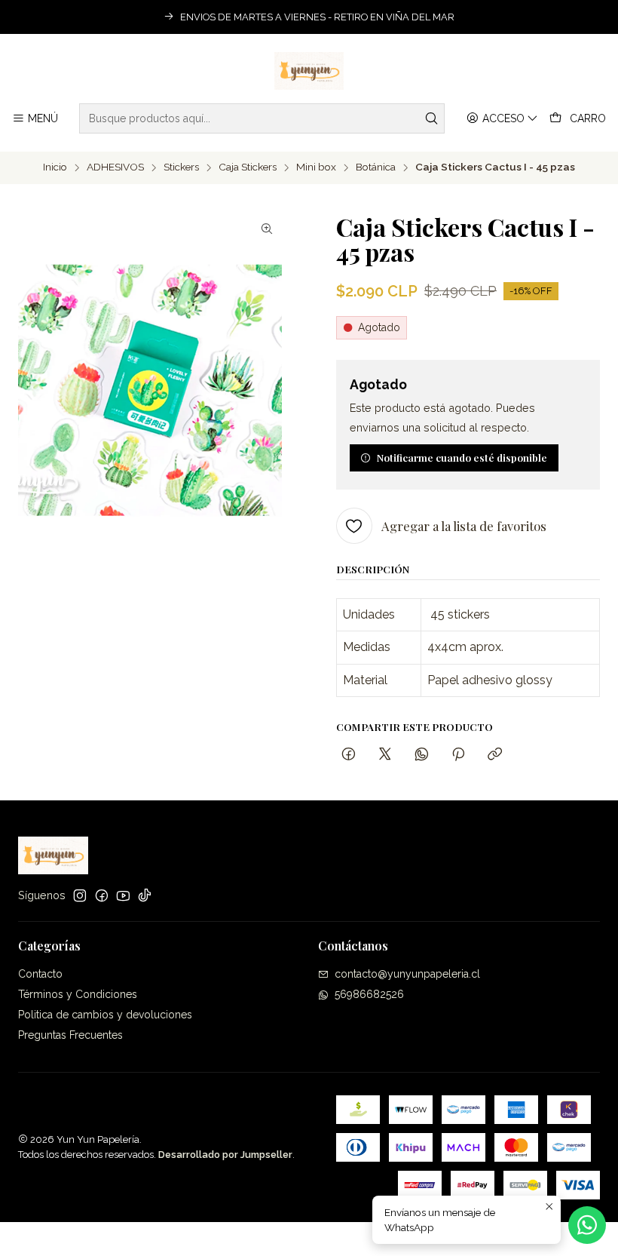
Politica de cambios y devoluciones (105, 1015)
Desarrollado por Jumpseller (225, 1154)
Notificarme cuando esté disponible (462, 457)
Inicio (55, 167)
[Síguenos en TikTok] (144, 895)
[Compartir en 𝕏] (385, 755)
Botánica (376, 167)
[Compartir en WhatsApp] (421, 755)
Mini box (316, 167)
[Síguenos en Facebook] (101, 895)
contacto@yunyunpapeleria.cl (407, 974)
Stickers (181, 167)
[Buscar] (432, 118)
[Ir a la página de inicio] (309, 71)
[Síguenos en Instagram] (79, 895)
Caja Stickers (248, 167)
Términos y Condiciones (77, 994)
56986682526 (369, 994)
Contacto (40, 974)
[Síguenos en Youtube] (123, 895)
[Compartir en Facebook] (348, 755)
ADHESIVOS (115, 167)
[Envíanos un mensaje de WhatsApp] (587, 1225)
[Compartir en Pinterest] (458, 755)
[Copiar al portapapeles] (494, 755)
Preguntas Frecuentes (70, 1035)
